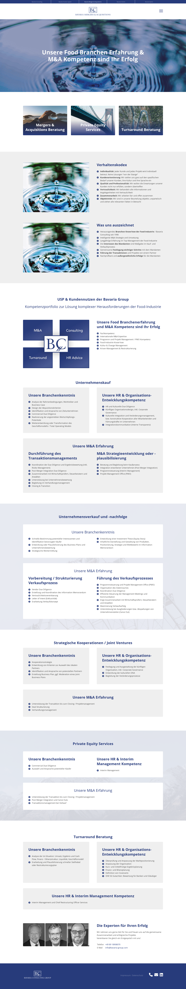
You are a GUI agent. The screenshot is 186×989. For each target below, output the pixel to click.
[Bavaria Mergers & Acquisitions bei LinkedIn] (161, 974)
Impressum (125, 975)
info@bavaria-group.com (116, 947)
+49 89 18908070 (112, 944)
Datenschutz (137, 975)
